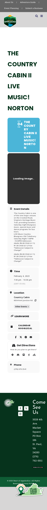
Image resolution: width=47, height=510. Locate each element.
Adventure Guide (28, 2)
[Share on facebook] (16, 336)
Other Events (21, 306)
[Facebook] (20, 408)
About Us (9, 2)
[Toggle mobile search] (36, 16)
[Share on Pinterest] (26, 336)
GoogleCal (25, 328)
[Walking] (29, 354)
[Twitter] (26, 408)
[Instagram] (20, 414)
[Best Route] (12, 354)
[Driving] (18, 354)
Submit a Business (34, 8)
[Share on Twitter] (21, 336)
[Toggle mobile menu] (41, 16)
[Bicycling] (34, 354)
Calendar (24, 325)
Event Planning (11, 8)
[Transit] (23, 354)
